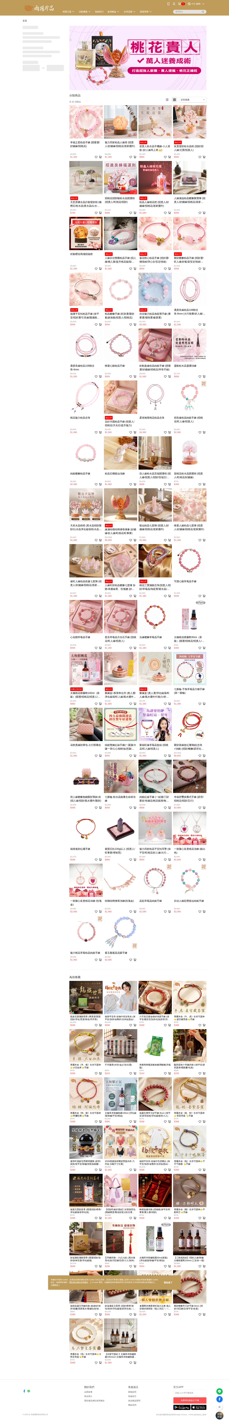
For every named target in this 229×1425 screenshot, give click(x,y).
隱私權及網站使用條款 (94, 1400)
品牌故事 (88, 1392)
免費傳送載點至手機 (190, 1400)
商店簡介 (88, 1396)
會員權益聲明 (134, 1400)
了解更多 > (55, 1285)
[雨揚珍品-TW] (40, 8)
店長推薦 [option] (185, 99)
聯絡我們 (132, 1405)
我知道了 (168, 1282)
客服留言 (132, 1396)
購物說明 (132, 1392)
